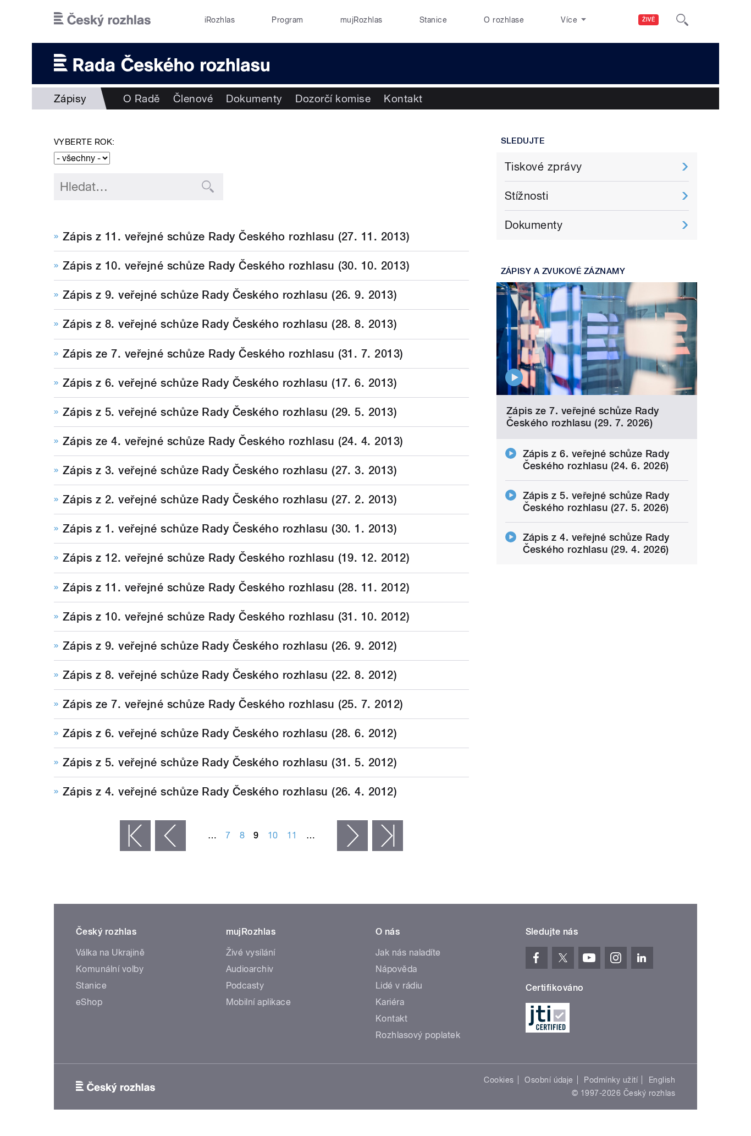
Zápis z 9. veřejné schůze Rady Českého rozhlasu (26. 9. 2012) (230, 645)
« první (135, 835)
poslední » (387, 835)
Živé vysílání (250, 952)
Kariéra (389, 1002)
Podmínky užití (611, 1079)
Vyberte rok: (84, 142)
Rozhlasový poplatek (417, 1035)
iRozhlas (220, 19)
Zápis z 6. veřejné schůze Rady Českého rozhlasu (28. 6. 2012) (230, 733)
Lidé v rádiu (399, 985)
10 (273, 835)
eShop (89, 1002)
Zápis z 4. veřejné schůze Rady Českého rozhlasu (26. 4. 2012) (230, 791)
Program (287, 19)
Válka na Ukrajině (110, 952)
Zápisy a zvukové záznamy (563, 271)
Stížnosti (526, 195)
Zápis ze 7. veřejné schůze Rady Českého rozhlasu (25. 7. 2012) (233, 704)
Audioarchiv (250, 969)
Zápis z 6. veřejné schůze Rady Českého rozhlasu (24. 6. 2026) (596, 459)
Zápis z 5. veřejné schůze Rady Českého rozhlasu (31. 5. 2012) (230, 762)
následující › (352, 835)
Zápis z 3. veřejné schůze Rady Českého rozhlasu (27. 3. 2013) (230, 470)
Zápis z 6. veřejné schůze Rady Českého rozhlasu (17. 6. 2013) (230, 382)
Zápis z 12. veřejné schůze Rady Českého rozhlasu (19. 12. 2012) (236, 557)
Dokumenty (254, 98)
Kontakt (403, 98)
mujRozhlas (361, 19)
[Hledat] (682, 20)
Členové (193, 98)
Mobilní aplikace (258, 1002)
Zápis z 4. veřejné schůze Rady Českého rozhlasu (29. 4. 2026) (596, 543)
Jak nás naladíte (408, 952)
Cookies (498, 1079)
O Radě (141, 98)
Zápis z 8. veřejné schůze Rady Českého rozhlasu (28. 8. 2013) (230, 324)
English (662, 1079)
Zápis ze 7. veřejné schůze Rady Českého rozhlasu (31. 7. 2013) (233, 353)
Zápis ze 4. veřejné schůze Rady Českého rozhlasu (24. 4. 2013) (233, 441)
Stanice (433, 19)
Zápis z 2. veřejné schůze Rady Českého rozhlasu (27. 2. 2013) (230, 499)
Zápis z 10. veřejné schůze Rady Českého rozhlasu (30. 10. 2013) (236, 265)
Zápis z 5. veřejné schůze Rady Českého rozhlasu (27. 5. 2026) (596, 501)
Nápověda (396, 969)
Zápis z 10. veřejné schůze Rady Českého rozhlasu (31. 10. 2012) (236, 616)
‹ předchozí (170, 835)
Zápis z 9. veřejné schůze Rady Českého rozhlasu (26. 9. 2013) (230, 294)
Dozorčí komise (333, 98)
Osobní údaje (548, 1079)
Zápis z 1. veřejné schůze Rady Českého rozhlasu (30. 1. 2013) (230, 528)
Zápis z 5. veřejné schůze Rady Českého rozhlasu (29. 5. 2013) (230, 412)
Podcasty (245, 985)
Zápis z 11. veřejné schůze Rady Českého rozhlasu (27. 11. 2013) (236, 236)
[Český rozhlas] (102, 20)
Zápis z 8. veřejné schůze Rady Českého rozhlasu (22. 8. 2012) (230, 675)
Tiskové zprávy (543, 166)
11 (292, 835)
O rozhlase (504, 19)
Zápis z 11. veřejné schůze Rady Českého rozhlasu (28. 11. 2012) (236, 587)
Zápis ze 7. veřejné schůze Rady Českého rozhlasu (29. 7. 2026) (582, 417)
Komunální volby (109, 969)
